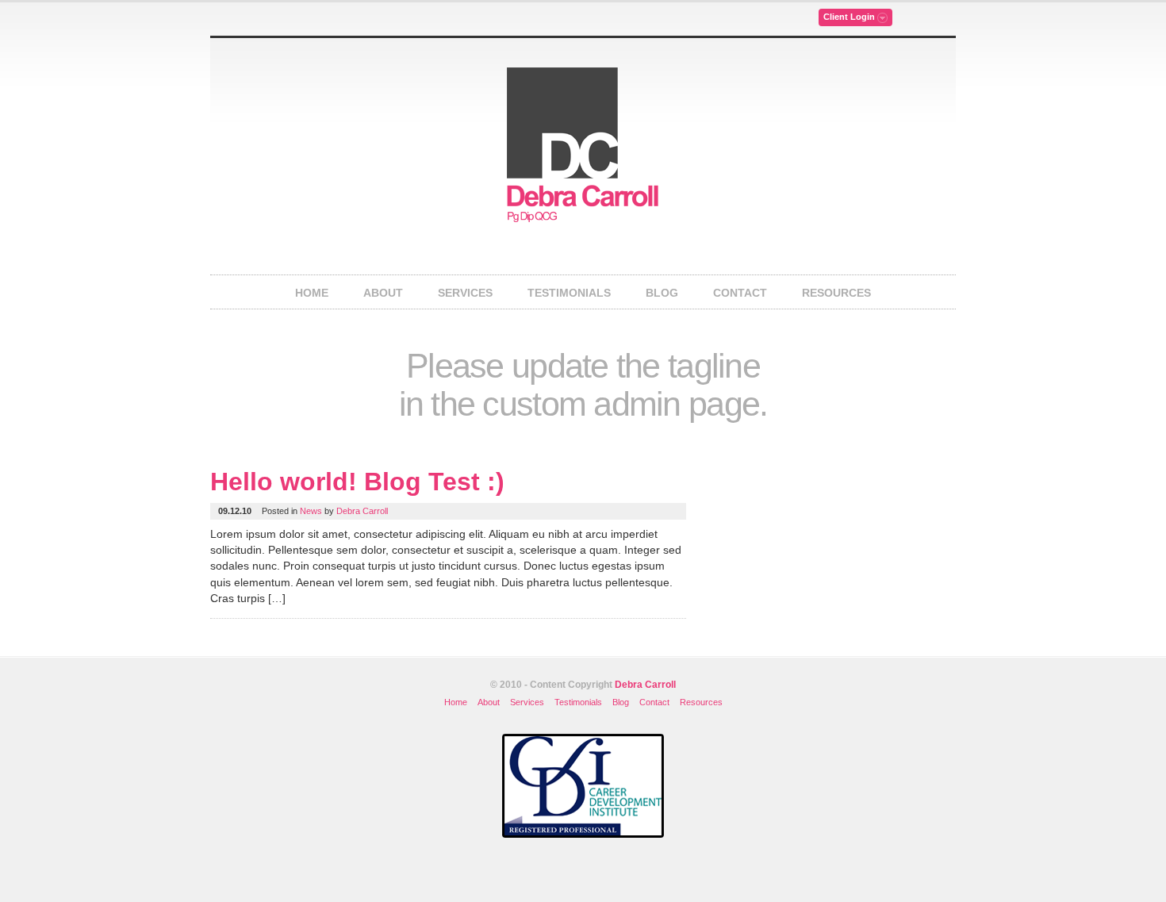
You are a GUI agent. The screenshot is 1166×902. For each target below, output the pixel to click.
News (311, 511)
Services (465, 292)
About (383, 292)
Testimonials (569, 292)
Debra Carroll (362, 511)
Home (311, 292)
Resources (836, 292)
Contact (740, 292)
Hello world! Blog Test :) (357, 481)
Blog (662, 292)
